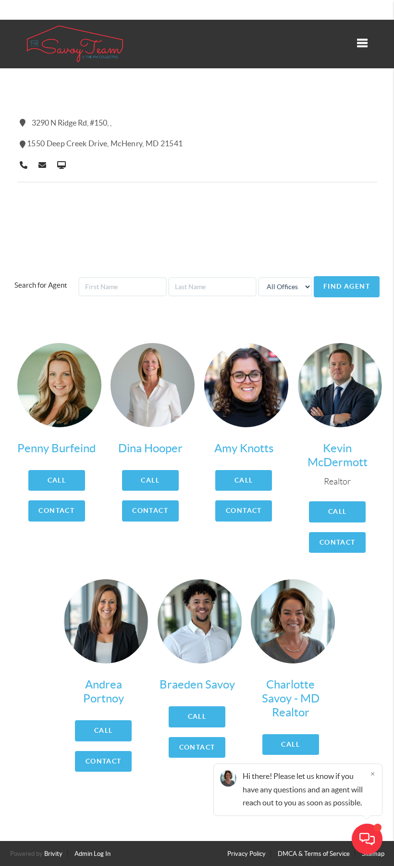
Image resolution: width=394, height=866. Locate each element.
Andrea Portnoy (103, 691)
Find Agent (346, 286)
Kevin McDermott (338, 455)
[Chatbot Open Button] (367, 839)
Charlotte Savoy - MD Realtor (291, 698)
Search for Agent (40, 285)
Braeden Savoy (197, 684)
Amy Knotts (243, 448)
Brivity (53, 853)
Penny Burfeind (56, 448)
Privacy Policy (246, 853)
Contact (56, 510)
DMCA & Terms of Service (314, 853)
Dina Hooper (150, 448)
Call (57, 480)
